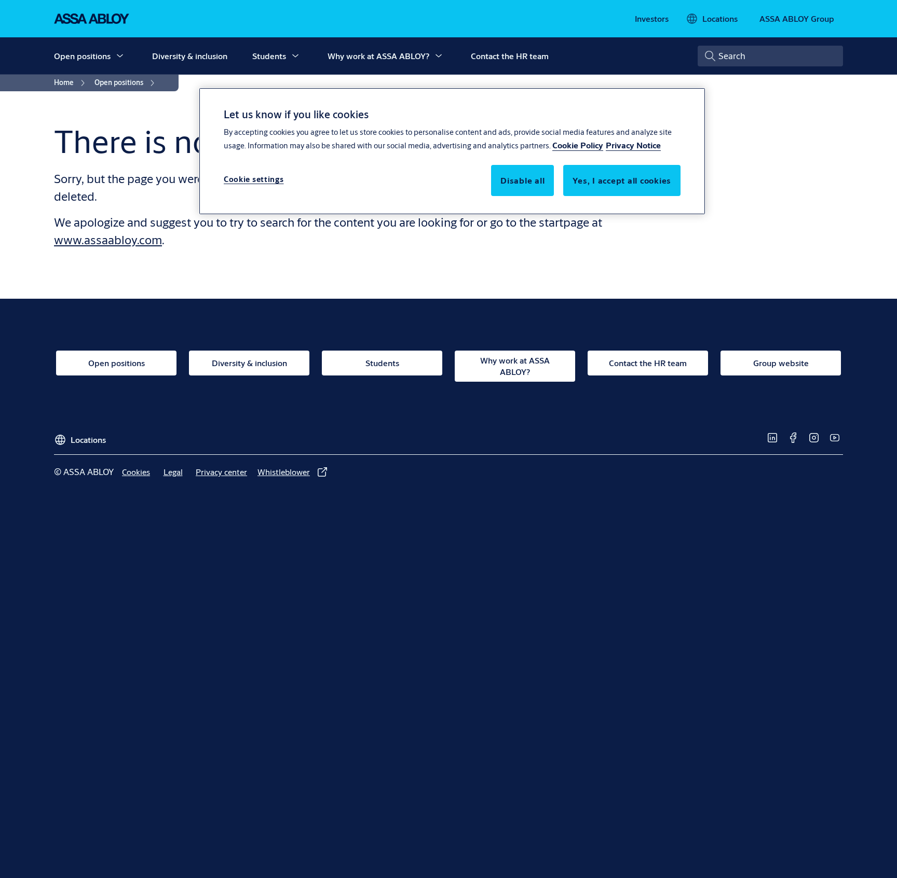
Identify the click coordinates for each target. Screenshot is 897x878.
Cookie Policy (577, 145)
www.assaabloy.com (108, 239)
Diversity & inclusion (189, 55)
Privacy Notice (633, 145)
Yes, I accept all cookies (622, 180)
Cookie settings (254, 180)
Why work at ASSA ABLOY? (378, 55)
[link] (652, 18)
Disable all (522, 180)
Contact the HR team (510, 55)
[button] (120, 56)
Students (269, 55)
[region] (452, 151)
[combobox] (770, 56)
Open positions (82, 55)
